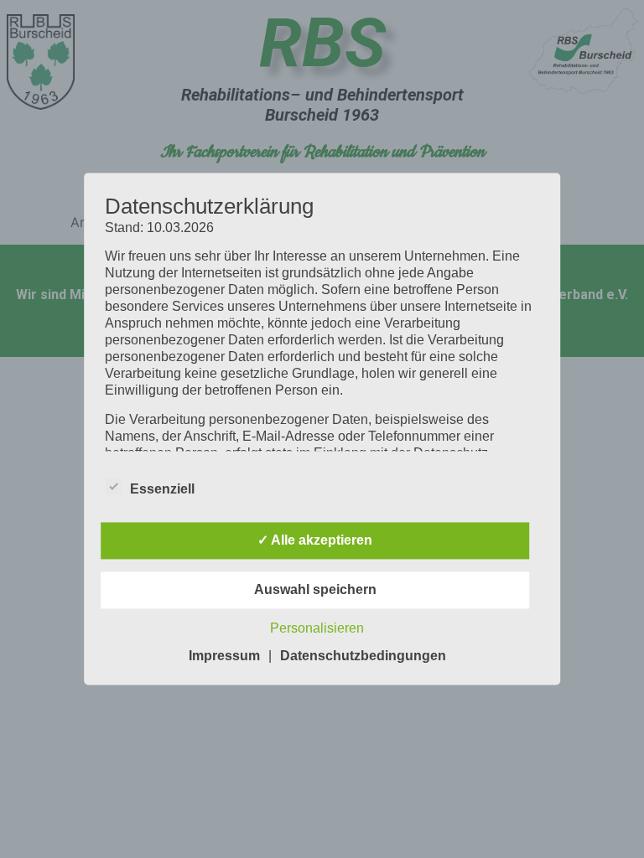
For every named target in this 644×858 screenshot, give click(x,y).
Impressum (224, 656)
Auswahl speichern (315, 590)
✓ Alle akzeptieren (314, 541)
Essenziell (162, 490)
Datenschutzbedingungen (363, 656)
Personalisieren (317, 629)
